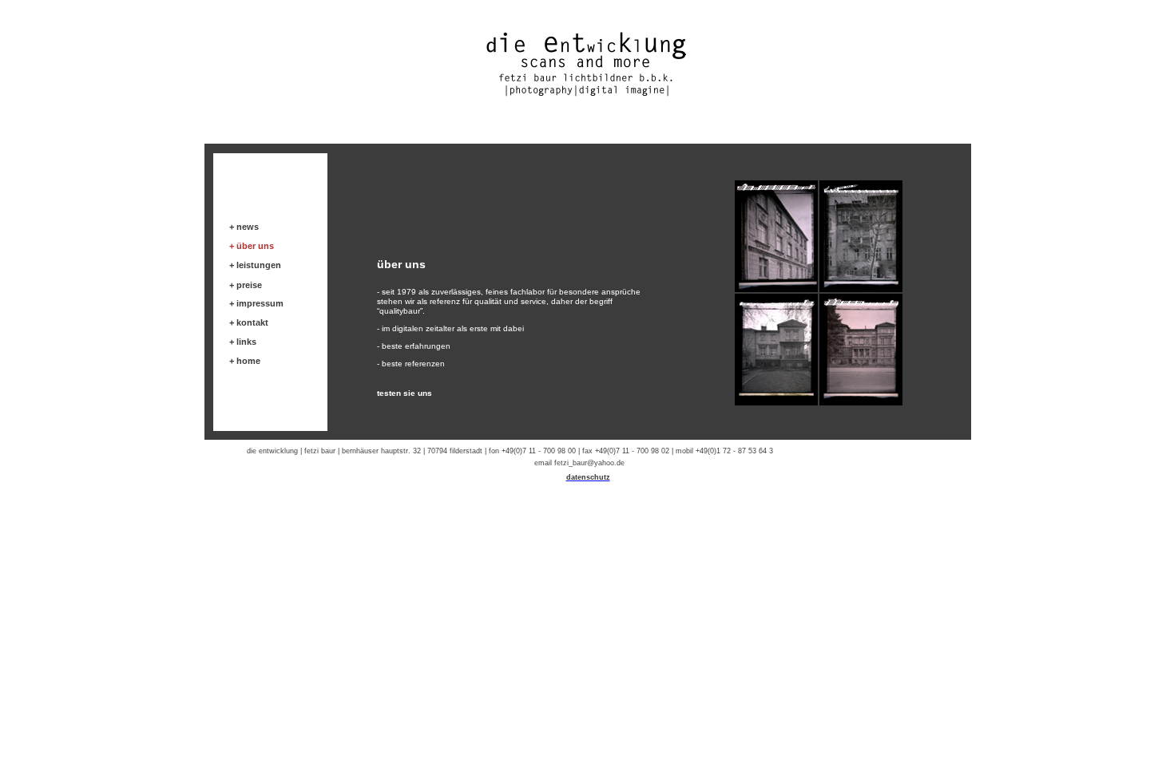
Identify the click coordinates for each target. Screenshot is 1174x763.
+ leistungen (255, 265)
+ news (244, 226)
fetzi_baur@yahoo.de (589, 463)
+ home (244, 361)
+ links (242, 341)
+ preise (245, 285)
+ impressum (256, 303)
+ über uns (251, 246)
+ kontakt (248, 322)
